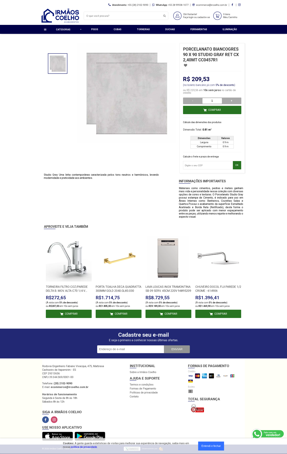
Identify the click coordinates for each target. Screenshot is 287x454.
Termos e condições (141, 384)
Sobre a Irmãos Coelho (143, 372)
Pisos (94, 29)
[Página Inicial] (60, 22)
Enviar (177, 349)
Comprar (214, 109)
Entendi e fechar (211, 446)
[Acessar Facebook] (232, 5)
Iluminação (230, 29)
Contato (134, 396)
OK (237, 165)
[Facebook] (45, 419)
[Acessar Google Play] (90, 436)
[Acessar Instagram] (239, 5)
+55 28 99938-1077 (178, 5)
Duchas (170, 29)
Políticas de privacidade (144, 392)
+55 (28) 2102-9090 (138, 5)
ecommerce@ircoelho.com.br (211, 5)
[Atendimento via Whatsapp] (268, 434)
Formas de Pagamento (143, 388)
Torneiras (143, 29)
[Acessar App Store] (57, 436)
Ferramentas (198, 29)
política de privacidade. (84, 447)
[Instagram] (54, 419)
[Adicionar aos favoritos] (185, 65)
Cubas (117, 29)
